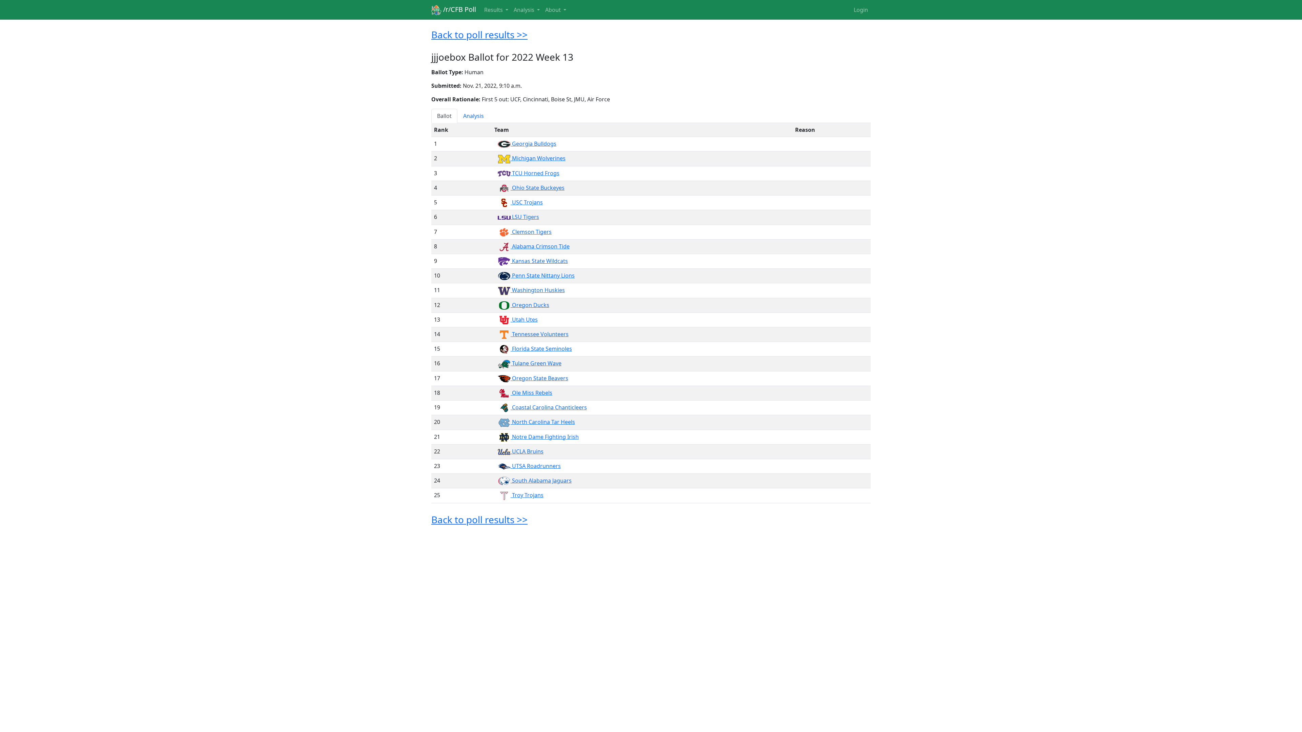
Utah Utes (524, 319)
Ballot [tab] (444, 116)
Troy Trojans (527, 495)
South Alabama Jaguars (541, 480)
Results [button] (494, 10)
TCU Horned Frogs (535, 173)
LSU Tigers (525, 217)
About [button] (553, 10)
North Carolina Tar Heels (543, 422)
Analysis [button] (525, 10)
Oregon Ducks (530, 305)
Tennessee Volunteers (540, 334)
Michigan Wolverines (538, 158)
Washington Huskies (538, 290)
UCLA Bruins (527, 451)
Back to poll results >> (479, 34)
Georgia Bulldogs (533, 143)
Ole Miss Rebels (531, 392)
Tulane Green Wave (536, 363)
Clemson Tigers (531, 232)
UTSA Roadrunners (536, 466)
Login (861, 10)
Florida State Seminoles (541, 348)
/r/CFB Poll (458, 9)
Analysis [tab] (473, 116)
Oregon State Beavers (539, 378)
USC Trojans (527, 202)
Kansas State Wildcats (539, 261)
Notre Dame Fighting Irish (545, 437)
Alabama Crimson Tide (540, 246)
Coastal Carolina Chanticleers (549, 407)
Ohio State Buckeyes (538, 187)
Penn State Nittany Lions (543, 275)
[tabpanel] (651, 313)
